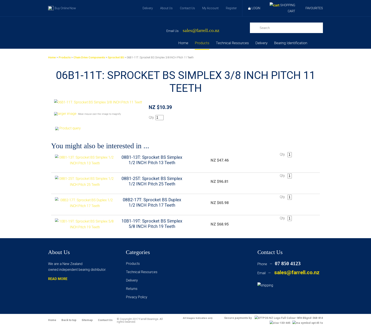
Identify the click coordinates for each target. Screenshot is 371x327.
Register (231, 8)
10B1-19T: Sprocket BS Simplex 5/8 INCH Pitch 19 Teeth (152, 223)
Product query (70, 128)
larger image (67, 114)
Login (256, 8)
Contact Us (187, 8)
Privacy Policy (136, 297)
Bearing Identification (290, 43)
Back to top (68, 320)
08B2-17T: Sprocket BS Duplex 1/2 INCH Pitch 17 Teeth (152, 202)
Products (202, 43)
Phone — (279, 264)
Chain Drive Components (89, 57)
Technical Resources (232, 43)
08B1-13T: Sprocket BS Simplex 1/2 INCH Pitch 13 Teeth (152, 160)
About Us (166, 8)
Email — (288, 273)
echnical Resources (142, 272)
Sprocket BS (116, 57)
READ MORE (57, 279)
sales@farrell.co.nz (201, 30)
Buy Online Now (65, 8)
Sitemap (87, 320)
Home (183, 43)
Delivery (148, 8)
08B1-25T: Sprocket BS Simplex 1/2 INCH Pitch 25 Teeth (152, 181)
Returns (131, 289)
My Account (210, 8)
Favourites (314, 8)
